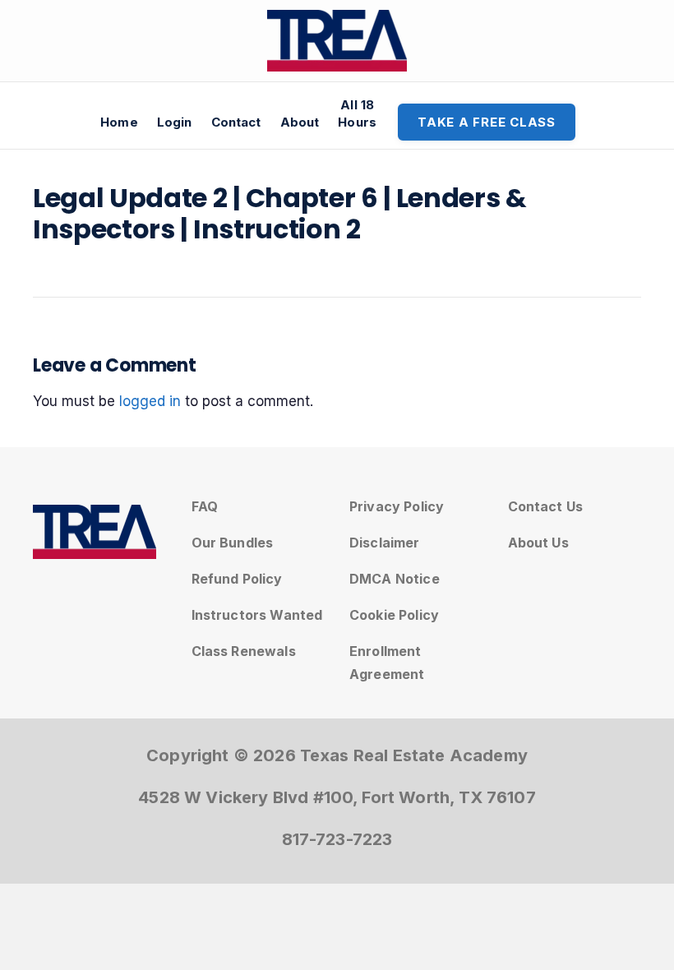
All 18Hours (357, 113)
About (300, 122)
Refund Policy (237, 578)
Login (174, 122)
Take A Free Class (487, 122)
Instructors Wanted (257, 615)
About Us (538, 542)
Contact (236, 122)
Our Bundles (233, 542)
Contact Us (546, 506)
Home (119, 122)
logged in (150, 401)
